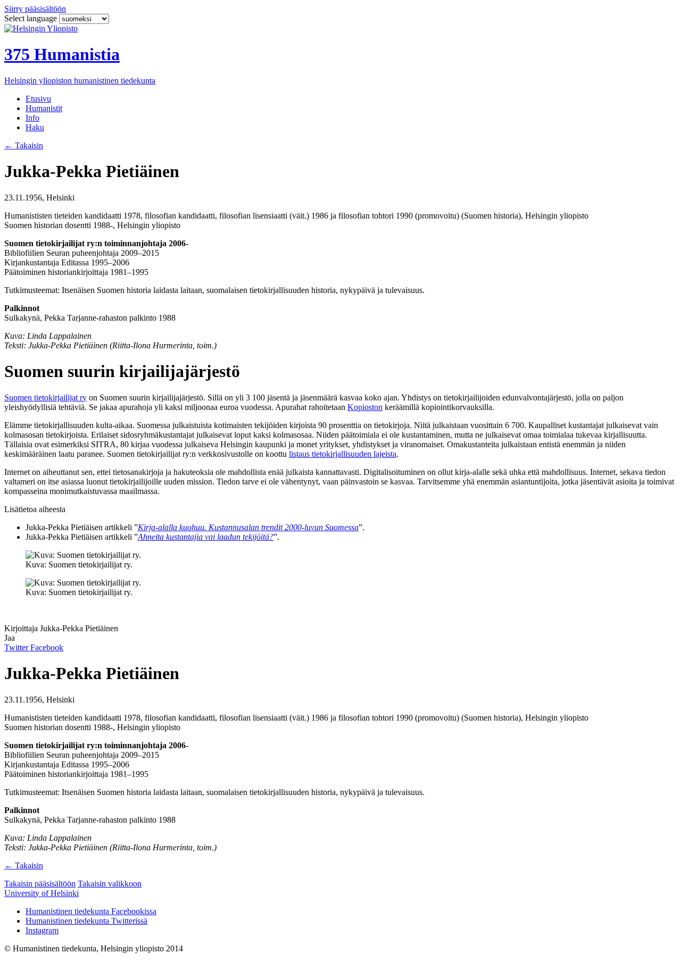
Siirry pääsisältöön (35, 8)
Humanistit (44, 108)
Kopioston (365, 407)
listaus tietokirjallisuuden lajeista (342, 453)
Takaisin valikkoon (110, 883)
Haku (35, 127)
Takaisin (23, 145)
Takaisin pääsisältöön (40, 883)
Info (32, 117)
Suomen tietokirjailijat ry (45, 397)
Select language (31, 18)
